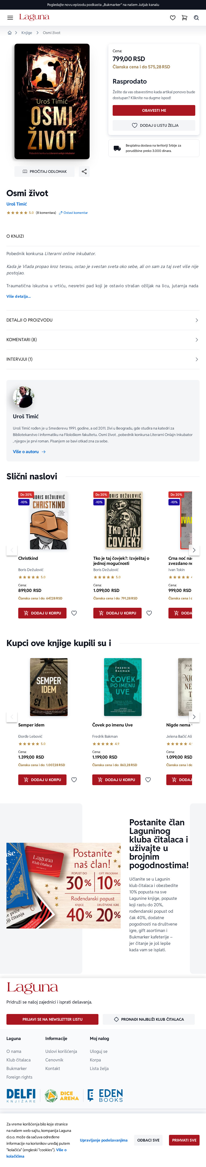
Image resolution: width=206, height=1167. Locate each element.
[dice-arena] (62, 1095)
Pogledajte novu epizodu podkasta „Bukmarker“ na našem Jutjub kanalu (103, 4)
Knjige (26, 32)
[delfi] (21, 1095)
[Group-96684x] (105, 1095)
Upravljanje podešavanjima (104, 1140)
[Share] (84, 171)
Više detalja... (18, 296)
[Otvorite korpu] (184, 17)
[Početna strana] (35, 17)
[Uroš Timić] (23, 397)
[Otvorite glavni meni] (10, 17)
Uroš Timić (16, 204)
